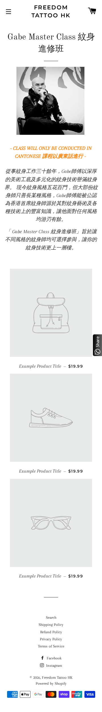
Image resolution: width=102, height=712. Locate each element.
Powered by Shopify (51, 683)
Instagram (53, 665)
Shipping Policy (51, 624)
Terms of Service (51, 646)
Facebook (53, 658)
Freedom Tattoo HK (51, 11)
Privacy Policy (51, 639)
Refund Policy (51, 632)
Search (51, 617)
